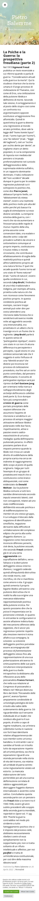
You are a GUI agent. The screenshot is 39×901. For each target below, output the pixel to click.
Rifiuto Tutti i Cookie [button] (27, 892)
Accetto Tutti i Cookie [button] (11, 892)
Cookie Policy (26, 883)
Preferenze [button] (8, 896)
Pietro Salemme (19, 20)
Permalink (19, 869)
